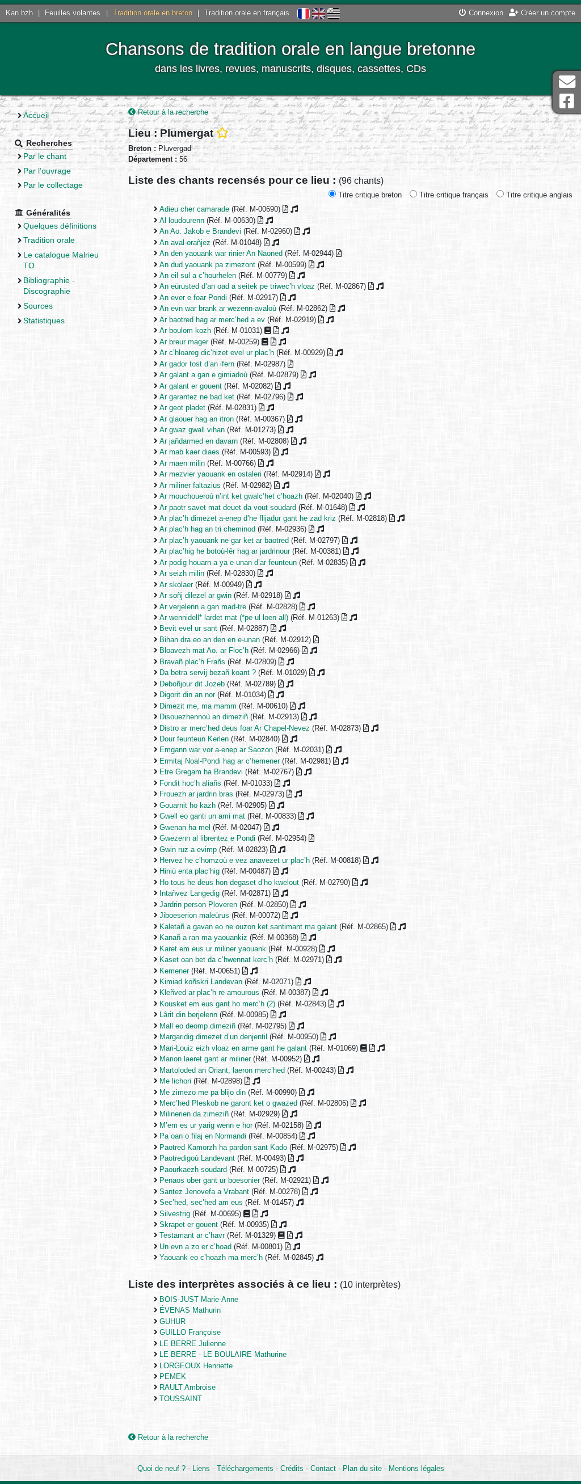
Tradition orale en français (246, 13)
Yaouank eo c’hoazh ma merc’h (211, 1257)
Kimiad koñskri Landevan (200, 981)
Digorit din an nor (187, 694)
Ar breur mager (183, 342)
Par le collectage (53, 184)
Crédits (292, 1468)
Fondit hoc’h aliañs (190, 783)
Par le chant (44, 156)
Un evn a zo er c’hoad (195, 1246)
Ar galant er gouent (190, 386)
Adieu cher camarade (194, 209)
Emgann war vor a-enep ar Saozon (216, 749)
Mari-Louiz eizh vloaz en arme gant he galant (233, 1048)
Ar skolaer (176, 584)
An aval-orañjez (184, 242)
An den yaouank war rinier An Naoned (221, 253)
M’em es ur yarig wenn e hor (205, 1125)
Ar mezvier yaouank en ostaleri (210, 474)
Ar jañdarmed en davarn (198, 441)
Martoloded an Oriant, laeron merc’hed (222, 1070)
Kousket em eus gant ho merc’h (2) (217, 1004)
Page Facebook (566, 101)
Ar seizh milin (181, 573)
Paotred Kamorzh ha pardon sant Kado (223, 1147)
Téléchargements (245, 1468)
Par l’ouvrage (47, 170)
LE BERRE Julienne (192, 1343)
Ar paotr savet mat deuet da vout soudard (227, 507)
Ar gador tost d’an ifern (196, 364)
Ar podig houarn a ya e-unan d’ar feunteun (228, 562)
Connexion (484, 13)
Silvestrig (174, 1213)
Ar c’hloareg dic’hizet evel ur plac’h (216, 352)
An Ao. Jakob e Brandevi (200, 231)
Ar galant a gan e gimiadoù (203, 374)
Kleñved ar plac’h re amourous (209, 992)
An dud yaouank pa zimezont (207, 264)
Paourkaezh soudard (193, 1169)
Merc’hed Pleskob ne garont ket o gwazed (228, 1103)
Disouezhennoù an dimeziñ (203, 717)
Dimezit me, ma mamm (198, 706)
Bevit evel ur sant (188, 628)
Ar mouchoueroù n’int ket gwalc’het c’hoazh (230, 496)
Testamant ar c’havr (192, 1235)
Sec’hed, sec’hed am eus (201, 1202)
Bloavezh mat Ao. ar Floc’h (204, 650)
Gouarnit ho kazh (187, 805)
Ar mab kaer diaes (189, 452)
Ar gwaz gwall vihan (192, 429)
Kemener (174, 971)
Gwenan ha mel (184, 827)
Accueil (36, 115)
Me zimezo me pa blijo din (202, 1092)
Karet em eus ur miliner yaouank (212, 949)
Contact (323, 1468)
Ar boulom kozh (185, 330)
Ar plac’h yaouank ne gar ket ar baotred (224, 540)
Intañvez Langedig (189, 893)
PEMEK (172, 1376)
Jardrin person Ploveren (198, 904)
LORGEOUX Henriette (196, 1365)
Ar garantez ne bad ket (196, 397)
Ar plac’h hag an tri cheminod (207, 529)
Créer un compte (547, 13)
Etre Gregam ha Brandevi (201, 772)
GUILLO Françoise (190, 1332)
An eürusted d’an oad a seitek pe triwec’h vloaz (237, 286)
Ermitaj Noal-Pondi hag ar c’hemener (219, 761)
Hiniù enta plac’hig (189, 871)
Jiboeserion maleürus (194, 915)
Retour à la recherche (172, 112)
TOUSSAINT (180, 1398)
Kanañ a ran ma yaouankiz (203, 937)
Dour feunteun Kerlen (194, 739)
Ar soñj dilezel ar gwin (195, 595)
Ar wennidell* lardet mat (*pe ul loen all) (223, 617)
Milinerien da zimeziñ (194, 1114)
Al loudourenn (181, 220)
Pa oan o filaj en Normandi (202, 1136)
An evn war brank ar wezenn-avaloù (217, 308)
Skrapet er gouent (188, 1224)
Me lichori (175, 1081)
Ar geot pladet (182, 407)
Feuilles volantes (72, 13)
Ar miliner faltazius (190, 485)
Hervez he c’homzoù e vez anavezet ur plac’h (234, 860)
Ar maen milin (182, 463)
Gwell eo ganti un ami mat (202, 816)
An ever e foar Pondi (193, 297)
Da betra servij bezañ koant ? (207, 672)
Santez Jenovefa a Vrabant (204, 1191)
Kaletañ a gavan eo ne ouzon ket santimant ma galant (248, 926)
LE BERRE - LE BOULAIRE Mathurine (223, 1354)
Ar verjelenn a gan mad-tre (202, 606)
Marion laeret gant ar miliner (205, 1059)
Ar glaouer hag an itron (196, 419)
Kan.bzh (19, 13)
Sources (38, 305)
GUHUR (172, 1321)
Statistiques (44, 320)
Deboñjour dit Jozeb (192, 684)
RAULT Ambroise (187, 1387)
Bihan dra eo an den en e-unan (209, 639)
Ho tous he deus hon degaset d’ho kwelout (229, 882)
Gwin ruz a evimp (188, 849)
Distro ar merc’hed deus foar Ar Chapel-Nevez (234, 728)
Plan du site (362, 1468)
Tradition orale (49, 239)
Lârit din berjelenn (188, 1014)
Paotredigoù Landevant (197, 1158)
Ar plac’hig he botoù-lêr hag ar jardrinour (224, 551)
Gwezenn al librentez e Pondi (207, 838)
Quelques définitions (59, 225)
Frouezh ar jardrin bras (196, 794)
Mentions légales (416, 1468)
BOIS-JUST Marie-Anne (198, 1299)
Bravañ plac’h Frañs (192, 661)
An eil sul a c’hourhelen (197, 275)
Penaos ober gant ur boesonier (209, 1180)
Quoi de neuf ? (161, 1468)
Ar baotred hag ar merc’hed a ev (212, 319)
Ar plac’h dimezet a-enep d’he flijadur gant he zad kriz (247, 518)
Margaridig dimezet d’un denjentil (213, 1036)
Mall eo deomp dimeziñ (197, 1026)
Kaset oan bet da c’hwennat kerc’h (216, 959)
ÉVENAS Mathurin (190, 1310)
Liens (201, 1468)
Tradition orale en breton (152, 13)
